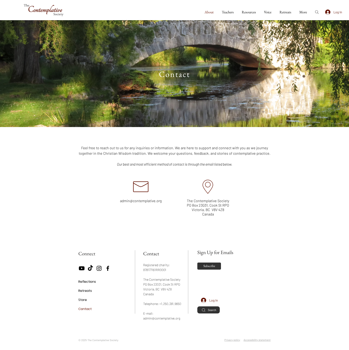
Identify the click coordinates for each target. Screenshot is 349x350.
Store (82, 299)
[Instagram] (99, 268)
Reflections (87, 281)
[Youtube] (81, 268)
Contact (85, 309)
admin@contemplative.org (141, 201)
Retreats (85, 290)
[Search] (317, 12)
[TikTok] (90, 268)
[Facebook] (107, 268)
